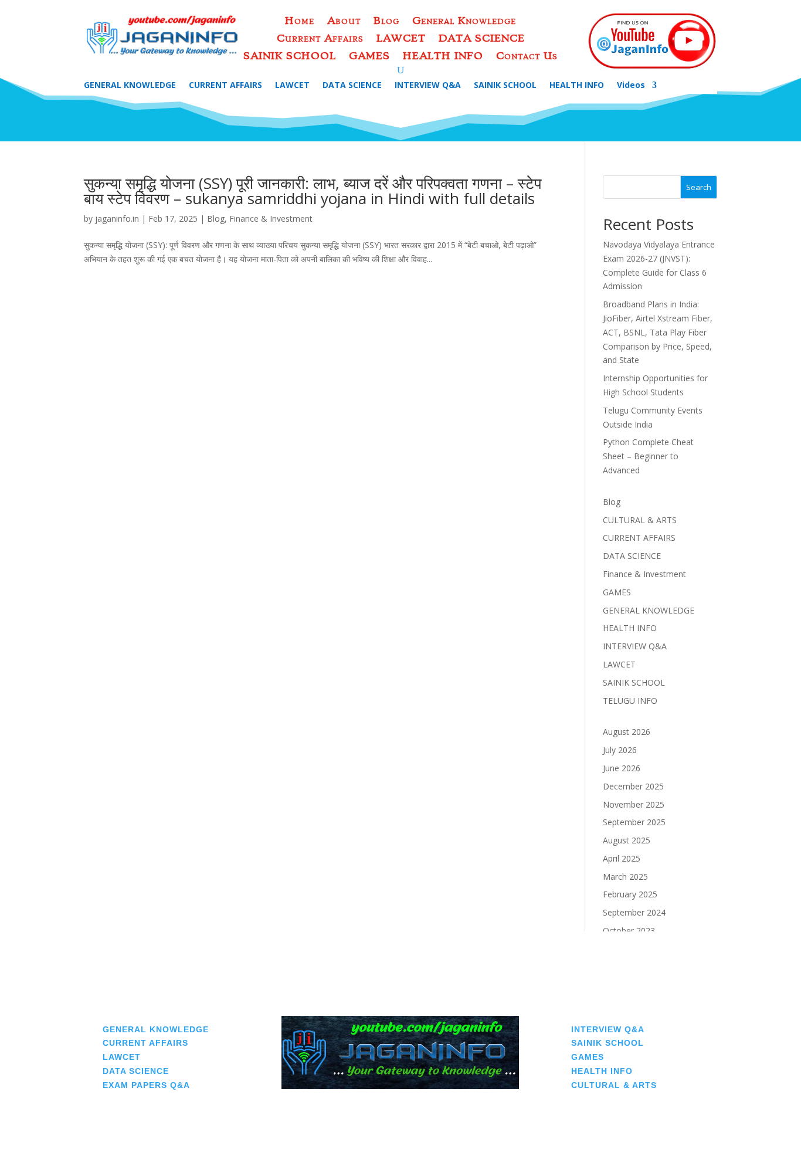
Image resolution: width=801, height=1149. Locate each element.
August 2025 (626, 840)
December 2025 (633, 786)
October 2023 (629, 930)
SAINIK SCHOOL (289, 57)
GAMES (369, 57)
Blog (386, 21)
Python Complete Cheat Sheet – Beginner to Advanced (648, 456)
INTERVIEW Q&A (428, 85)
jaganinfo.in (117, 218)
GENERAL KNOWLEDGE (130, 85)
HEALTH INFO (443, 57)
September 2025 (634, 822)
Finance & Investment (271, 218)
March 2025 (625, 876)
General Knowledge (464, 21)
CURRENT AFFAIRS (225, 85)
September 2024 (634, 912)
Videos (631, 85)
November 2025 (633, 804)
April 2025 (621, 858)
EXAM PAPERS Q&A (146, 1085)
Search (698, 187)
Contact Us (527, 57)
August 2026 (626, 731)
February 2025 (630, 894)
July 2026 (620, 749)
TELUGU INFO (630, 700)
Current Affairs (320, 39)
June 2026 (621, 768)
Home (299, 21)
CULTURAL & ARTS (640, 520)
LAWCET (401, 39)
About (344, 21)
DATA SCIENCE (482, 39)
